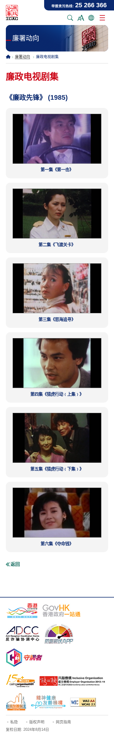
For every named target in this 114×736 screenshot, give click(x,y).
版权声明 (36, 722)
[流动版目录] (102, 17)
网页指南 (63, 722)
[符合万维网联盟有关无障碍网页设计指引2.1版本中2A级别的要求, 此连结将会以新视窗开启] (83, 702)
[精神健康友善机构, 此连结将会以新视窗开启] (48, 702)
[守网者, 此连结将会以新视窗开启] (24, 657)
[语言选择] (91, 17)
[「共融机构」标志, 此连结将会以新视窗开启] (72, 681)
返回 (15, 564)
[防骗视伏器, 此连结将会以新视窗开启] (59, 633)
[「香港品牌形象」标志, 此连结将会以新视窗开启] (22, 610)
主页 (8, 56)
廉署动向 (22, 56)
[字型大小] (80, 17)
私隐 (14, 722)
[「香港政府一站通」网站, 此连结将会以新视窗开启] (61, 610)
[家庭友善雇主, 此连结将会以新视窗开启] (16, 702)
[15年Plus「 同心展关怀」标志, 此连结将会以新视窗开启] (20, 681)
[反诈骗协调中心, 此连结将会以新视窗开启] (22, 633)
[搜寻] (70, 17)
